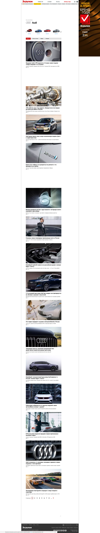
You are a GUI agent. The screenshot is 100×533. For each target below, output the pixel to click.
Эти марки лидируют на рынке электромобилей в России (43, 322)
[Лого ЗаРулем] (27, 1)
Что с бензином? (53, 3)
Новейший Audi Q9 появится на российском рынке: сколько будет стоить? (43, 265)
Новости (40, 1)
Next (60, 32)
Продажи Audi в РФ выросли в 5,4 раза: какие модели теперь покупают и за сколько (42, 63)
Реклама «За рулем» (74, 530)
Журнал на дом (37, 3)
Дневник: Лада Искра (75, 3)
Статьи (49, 1)
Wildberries (64, 527)
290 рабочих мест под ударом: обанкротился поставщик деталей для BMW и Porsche (43, 108)
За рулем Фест (25, 524)
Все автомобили (29, 19)
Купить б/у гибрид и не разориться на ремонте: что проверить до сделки (41, 165)
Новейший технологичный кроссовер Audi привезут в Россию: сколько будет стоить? (42, 377)
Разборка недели (45, 3)
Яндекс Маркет (70, 527)
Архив (77, 531)
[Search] (76, 525)
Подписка (76, 527)
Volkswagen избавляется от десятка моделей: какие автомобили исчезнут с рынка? (41, 406)
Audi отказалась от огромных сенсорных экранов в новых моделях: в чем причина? (43, 463)
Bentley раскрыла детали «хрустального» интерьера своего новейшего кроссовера (43, 210)
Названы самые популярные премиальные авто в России (42, 238)
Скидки (63, 3)
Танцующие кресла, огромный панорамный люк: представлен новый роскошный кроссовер (40, 349)
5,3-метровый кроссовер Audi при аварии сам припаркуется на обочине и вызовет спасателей (43, 294)
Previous (26, 32)
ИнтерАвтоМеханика (28, 3)
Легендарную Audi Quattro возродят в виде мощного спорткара (41, 491)
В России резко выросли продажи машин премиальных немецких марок (42, 434)
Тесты (58, 1)
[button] (55, 532)
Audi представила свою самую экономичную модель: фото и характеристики (43, 137)
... (51, 498)
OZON (60, 527)
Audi (34, 22)
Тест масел (68, 3)
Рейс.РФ (73, 531)
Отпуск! (59, 3)
